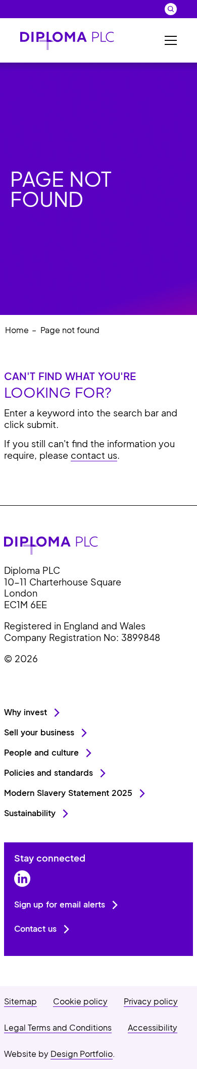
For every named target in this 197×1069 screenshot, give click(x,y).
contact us (94, 455)
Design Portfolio (82, 1053)
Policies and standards (48, 772)
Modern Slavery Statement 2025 (68, 792)
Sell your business (39, 732)
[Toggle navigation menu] (171, 40)
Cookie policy (80, 1001)
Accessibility (152, 1027)
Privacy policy (151, 1001)
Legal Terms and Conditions (58, 1027)
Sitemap (20, 1001)
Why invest (25, 712)
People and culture (41, 752)
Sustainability (30, 813)
